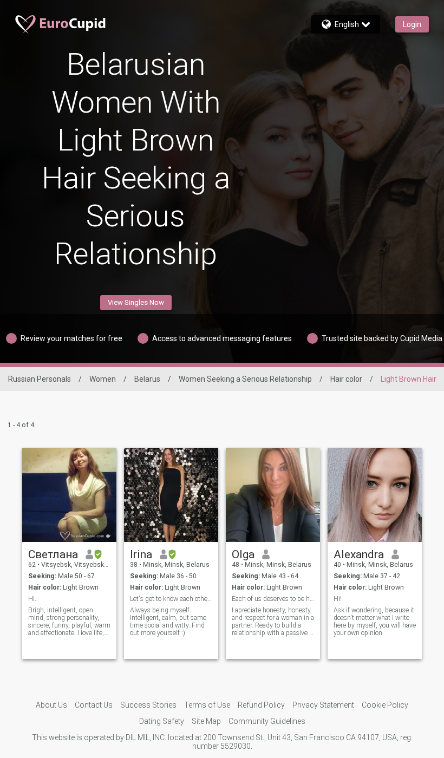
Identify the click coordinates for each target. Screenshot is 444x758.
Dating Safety (161, 721)
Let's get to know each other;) (171, 599)
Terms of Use (207, 705)
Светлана (53, 554)
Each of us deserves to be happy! (273, 599)
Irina (141, 554)
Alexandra (359, 554)
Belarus (147, 379)
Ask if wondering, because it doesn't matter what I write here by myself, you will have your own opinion (375, 621)
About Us (51, 705)
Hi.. (33, 599)
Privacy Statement (323, 705)
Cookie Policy (385, 705)
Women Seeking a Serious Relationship (245, 379)
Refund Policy (261, 705)
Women (102, 379)
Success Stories (148, 705)
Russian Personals (39, 379)
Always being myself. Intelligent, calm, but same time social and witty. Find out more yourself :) (168, 621)
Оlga (243, 554)
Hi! (338, 599)
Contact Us (94, 705)
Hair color (346, 379)
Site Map (206, 721)
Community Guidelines (266, 721)
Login (412, 24)
